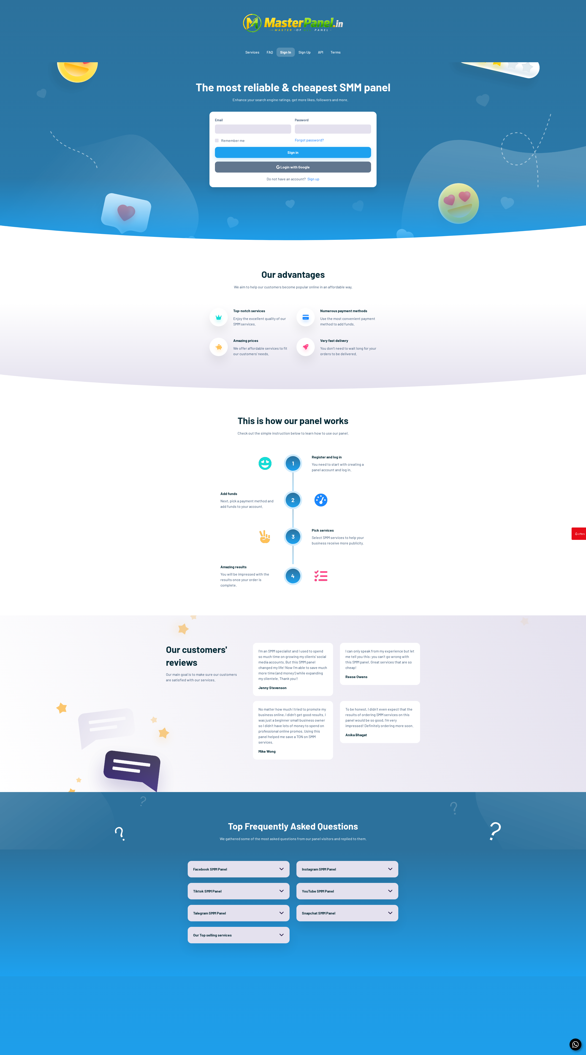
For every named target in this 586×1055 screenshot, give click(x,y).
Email (219, 120)
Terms (336, 52)
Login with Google (295, 167)
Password (302, 120)
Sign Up (304, 52)
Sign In (285, 52)
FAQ (270, 52)
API (320, 52)
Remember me (233, 140)
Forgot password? (309, 140)
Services (252, 52)
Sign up (313, 179)
